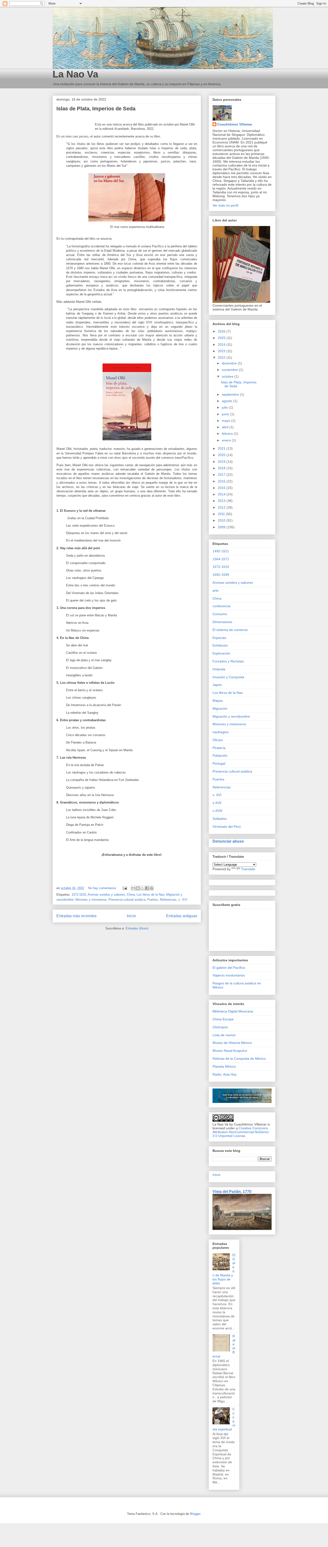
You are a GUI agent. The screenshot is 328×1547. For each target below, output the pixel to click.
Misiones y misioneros (91, 899)
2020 (222, 455)
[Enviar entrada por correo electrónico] (124, 888)
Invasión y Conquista (228, 677)
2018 (222, 468)
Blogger (195, 1514)
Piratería (219, 748)
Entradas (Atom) (137, 928)
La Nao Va (75, 74)
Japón (217, 685)
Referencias (168, 899)
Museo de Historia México (232, 1043)
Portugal (219, 763)
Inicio (131, 916)
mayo (226, 420)
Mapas (218, 700)
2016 (222, 481)
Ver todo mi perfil (225, 205)
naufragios (221, 732)
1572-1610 (79, 894)
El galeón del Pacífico (229, 968)
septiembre (231, 394)
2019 (222, 462)
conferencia (221, 606)
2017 (222, 474)
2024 (222, 344)
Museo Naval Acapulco (230, 1051)
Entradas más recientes (76, 916)
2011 (222, 514)
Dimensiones (222, 622)
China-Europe (223, 1019)
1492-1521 (221, 551)
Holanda (219, 669)
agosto (227, 401)
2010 (222, 520)
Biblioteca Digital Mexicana (233, 1011)
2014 (222, 494)
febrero (228, 433)
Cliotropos (220, 1027)
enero (227, 440)
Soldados (220, 819)
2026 (222, 331)
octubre (228, 376)
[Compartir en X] (142, 888)
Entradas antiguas (181, 916)
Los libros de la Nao (150, 894)
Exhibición (220, 645)
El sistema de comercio (230, 630)
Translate (248, 869)
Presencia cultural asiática (127, 899)
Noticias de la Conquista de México (239, 1058)
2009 (222, 527)
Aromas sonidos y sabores (106, 894)
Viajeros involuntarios (229, 975)
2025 (222, 338)
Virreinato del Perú (227, 826)
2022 (222, 357)
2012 (222, 507)
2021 (222, 448)
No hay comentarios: (103, 888)
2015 (222, 488)
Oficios (218, 740)
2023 (222, 351)
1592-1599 (221, 575)
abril (225, 427)
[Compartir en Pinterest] (151, 888)
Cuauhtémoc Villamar (234, 124)
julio (225, 407)
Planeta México (224, 1066)
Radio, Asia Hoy (225, 1074)
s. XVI (182, 899)
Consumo (220, 614)
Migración (220, 708)
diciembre (230, 363)
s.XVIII (217, 811)
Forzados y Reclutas (228, 661)
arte (216, 590)
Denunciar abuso (228, 841)
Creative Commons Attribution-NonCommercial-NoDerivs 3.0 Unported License (241, 1132)
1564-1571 (221, 559)
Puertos (152, 899)
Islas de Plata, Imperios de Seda (95, 109)
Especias (219, 638)
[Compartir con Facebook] (147, 888)
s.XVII (217, 803)
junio (226, 414)
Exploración (221, 653)
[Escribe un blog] (137, 888)
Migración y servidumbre (231, 716)
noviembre (230, 370)
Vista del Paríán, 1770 (232, 1191)
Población (220, 755)
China (131, 894)
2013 (222, 501)
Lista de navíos (224, 1035)
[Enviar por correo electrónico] (133, 888)
